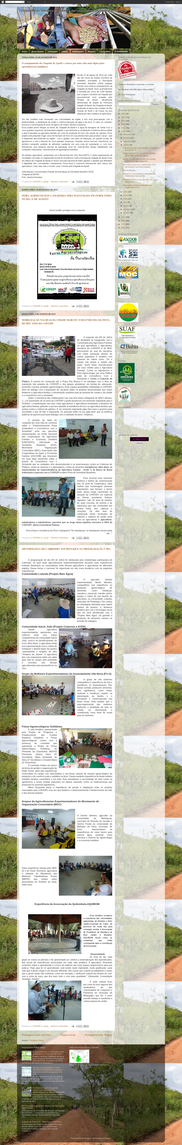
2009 (123, 228)
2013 (123, 131)
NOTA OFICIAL (129, 171)
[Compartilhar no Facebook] (85, 181)
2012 (123, 217)
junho (126, 195)
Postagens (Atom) (36, 1040)
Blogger (108, 1138)
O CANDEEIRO (121, 51)
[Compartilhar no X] (82, 181)
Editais (65, 51)
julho (125, 192)
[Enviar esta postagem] (73, 182)
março (126, 206)
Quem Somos (37, 51)
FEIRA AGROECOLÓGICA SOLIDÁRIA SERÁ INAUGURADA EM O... (139, 155)
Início (24, 51)
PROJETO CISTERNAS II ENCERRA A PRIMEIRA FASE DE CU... (139, 175)
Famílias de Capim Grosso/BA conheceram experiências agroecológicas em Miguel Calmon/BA (49, 1090)
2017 (123, 117)
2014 (123, 128)
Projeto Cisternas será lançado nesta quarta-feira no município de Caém (48, 1053)
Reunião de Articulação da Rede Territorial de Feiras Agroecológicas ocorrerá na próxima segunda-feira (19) (47, 1071)
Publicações (78, 51)
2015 (123, 124)
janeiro (126, 213)
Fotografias (105, 51)
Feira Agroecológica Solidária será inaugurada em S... (137, 186)
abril (125, 202)
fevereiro (127, 209)
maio (125, 199)
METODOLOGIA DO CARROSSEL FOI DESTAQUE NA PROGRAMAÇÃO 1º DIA (66, 549)
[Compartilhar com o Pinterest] (87, 181)
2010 (123, 224)
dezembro (127, 134)
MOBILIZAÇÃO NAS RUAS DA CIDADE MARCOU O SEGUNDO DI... (139, 160)
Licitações (52, 51)
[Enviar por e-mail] (77, 181)
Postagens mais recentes (36, 1035)
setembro (127, 141)
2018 (123, 114)
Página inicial (67, 1035)
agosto (126, 145)
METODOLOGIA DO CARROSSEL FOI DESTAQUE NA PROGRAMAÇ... (139, 166)
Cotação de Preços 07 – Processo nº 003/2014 (41, 1122)
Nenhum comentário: (60, 182)
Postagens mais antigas (98, 1035)
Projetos (91, 51)
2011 (123, 221)
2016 (123, 121)
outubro (126, 138)
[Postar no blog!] (80, 181)
